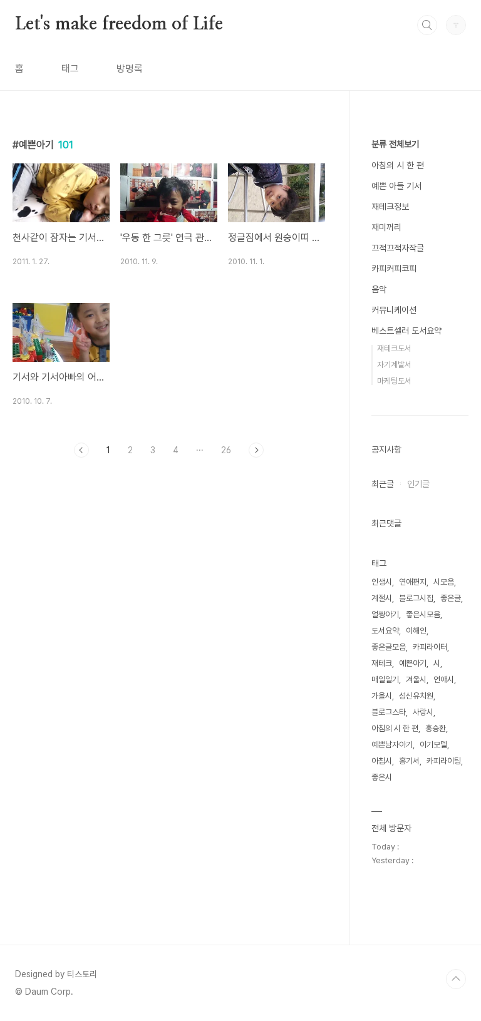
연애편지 (413, 582)
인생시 (381, 582)
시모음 (443, 582)
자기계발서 (394, 364)
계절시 (381, 598)
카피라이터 (430, 647)
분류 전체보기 (395, 144)
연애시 (443, 679)
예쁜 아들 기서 (396, 186)
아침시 (381, 761)
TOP (456, 979)
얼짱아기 (385, 614)
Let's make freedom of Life (119, 24)
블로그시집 (416, 598)
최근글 (382, 484)
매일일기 (385, 679)
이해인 (416, 630)
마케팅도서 (394, 381)
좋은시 (381, 777)
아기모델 (433, 744)
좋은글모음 (388, 647)
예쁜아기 (413, 663)
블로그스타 (388, 712)
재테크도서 (394, 348)
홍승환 (435, 728)
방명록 (129, 68)
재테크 (381, 663)
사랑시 (423, 712)
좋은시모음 (423, 614)
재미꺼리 (386, 227)
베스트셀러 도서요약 (406, 331)
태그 (70, 68)
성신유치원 (416, 695)
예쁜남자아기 (392, 744)
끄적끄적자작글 (397, 248)
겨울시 (416, 679)
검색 (427, 25)
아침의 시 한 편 (397, 165)
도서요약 (385, 630)
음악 (378, 289)
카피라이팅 (444, 761)
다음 (256, 450)
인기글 (418, 484)
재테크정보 (390, 207)
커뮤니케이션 (393, 310)
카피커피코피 (393, 269)
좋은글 (450, 598)
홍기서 (409, 761)
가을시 (381, 695)
